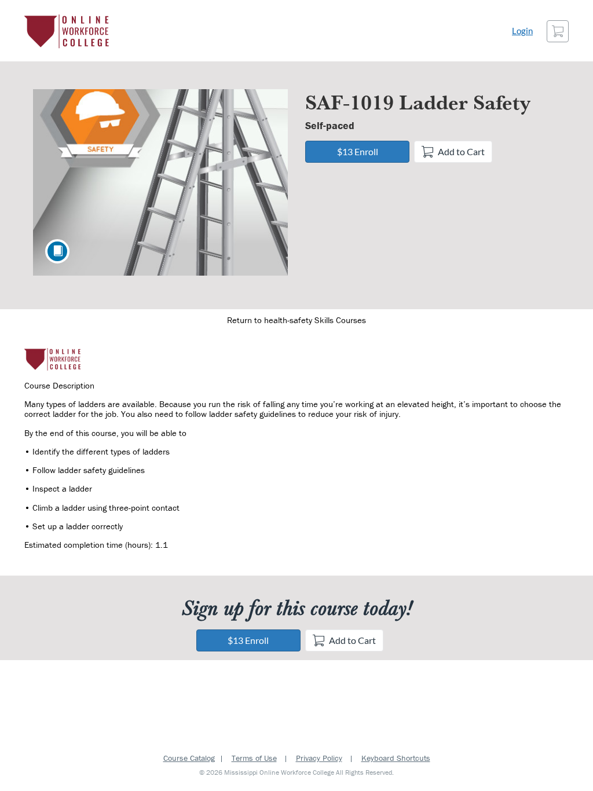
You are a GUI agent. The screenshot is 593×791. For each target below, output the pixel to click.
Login (522, 31)
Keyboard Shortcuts (395, 758)
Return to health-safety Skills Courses (296, 319)
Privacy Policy (319, 758)
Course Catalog (189, 758)
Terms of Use (254, 758)
